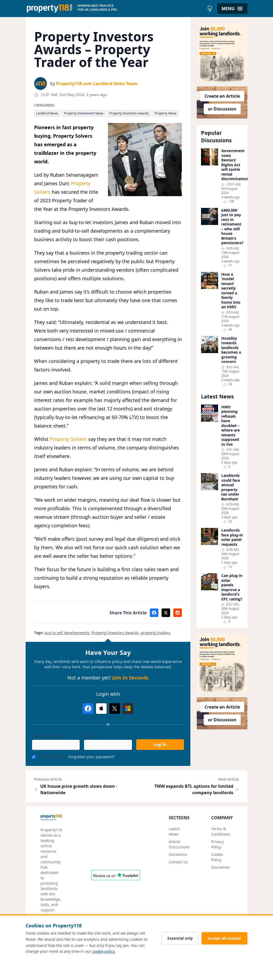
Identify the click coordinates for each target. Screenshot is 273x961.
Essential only (180, 938)
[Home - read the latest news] (115, 8)
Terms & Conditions (220, 831)
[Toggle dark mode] (209, 8)
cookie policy (103, 951)
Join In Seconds (130, 677)
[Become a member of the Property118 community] (222, 53)
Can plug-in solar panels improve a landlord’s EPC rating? (231, 587)
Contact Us (178, 861)
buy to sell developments (67, 632)
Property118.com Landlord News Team (97, 83)
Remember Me (51, 756)
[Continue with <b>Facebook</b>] (88, 708)
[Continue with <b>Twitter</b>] (114, 708)
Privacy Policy (217, 844)
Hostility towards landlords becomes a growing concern (231, 350)
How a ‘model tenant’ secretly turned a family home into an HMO (230, 290)
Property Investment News (83, 113)
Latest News (174, 831)
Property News (165, 113)
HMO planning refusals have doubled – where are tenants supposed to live (230, 426)
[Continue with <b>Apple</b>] (101, 708)
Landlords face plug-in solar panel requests (232, 537)
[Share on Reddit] (177, 612)
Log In (160, 745)
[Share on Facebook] (154, 612)
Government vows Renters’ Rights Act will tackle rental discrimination (232, 164)
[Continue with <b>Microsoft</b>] (128, 708)
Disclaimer (220, 867)
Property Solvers (68, 439)
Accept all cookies (224, 938)
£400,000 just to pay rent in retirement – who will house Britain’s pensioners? (232, 226)
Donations (178, 854)
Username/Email (47, 735)
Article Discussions (179, 844)
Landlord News (47, 113)
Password (92, 735)
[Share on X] (166, 612)
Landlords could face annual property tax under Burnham (230, 487)
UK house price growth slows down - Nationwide (78, 789)
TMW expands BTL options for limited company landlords (193, 789)
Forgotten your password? (91, 756)
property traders (155, 632)
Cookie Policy (217, 857)
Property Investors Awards (129, 113)
